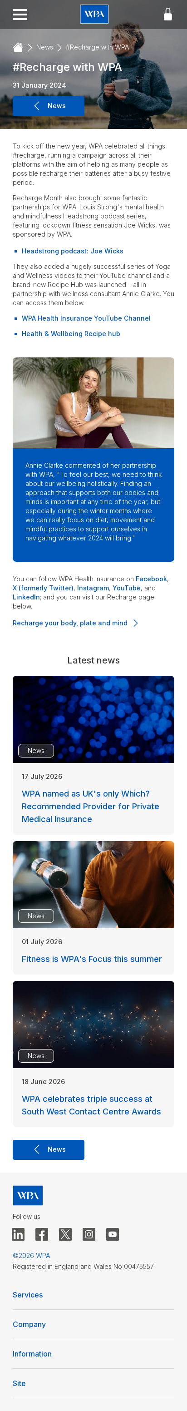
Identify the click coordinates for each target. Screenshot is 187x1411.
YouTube (127, 588)
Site (19, 1383)
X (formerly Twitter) (43, 588)
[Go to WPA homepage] (94, 14)
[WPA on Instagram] (89, 1235)
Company (29, 1324)
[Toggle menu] (20, 14)
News (44, 47)
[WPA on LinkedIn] (18, 1235)
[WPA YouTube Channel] (113, 1235)
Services (28, 1294)
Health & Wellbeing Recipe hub (71, 333)
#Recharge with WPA (97, 47)
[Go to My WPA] (168, 14)
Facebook (151, 579)
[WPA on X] (65, 1235)
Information (32, 1353)
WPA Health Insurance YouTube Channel (86, 318)
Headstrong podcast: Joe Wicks (72, 251)
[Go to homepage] (18, 48)
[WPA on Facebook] (42, 1235)
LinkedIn (26, 597)
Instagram (93, 588)
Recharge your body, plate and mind (70, 623)
